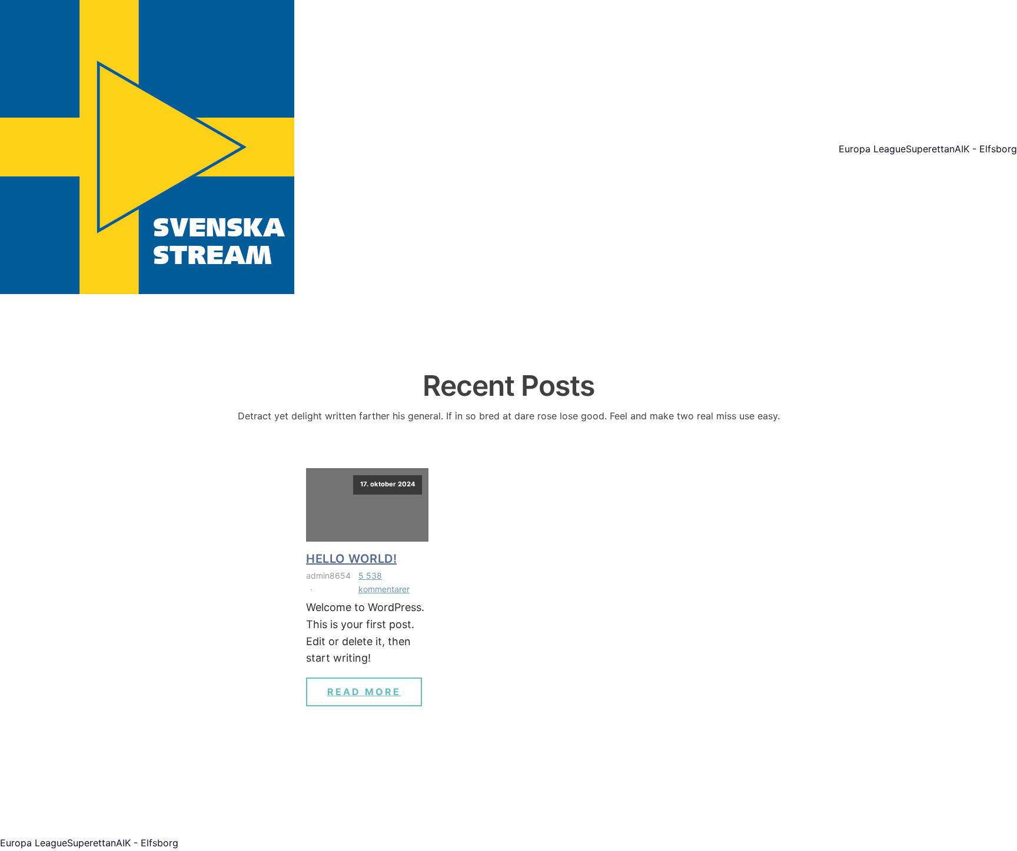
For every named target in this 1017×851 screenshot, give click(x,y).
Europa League (872, 149)
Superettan (930, 149)
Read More (364, 692)
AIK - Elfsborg (986, 149)
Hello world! (351, 558)
